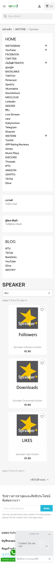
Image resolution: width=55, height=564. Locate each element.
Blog (10, 241)
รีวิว (7, 110)
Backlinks (11, 257)
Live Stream (12, 114)
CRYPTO (10, 174)
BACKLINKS (12, 71)
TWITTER (10, 58)
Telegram (11, 127)
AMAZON (10, 170)
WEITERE (10, 136)
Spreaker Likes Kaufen (27, 454)
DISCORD (11, 157)
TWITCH (10, 76)
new (7, 118)
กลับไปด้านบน (40, 480)
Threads (10, 161)
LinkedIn (10, 101)
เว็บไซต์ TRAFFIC (14, 63)
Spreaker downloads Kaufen (27, 400)
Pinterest (11, 80)
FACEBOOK (12, 54)
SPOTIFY (10, 270)
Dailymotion (12, 123)
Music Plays (12, 153)
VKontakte (11, 88)
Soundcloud (12, 93)
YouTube (10, 50)
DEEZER (10, 106)
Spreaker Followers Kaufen (28, 347)
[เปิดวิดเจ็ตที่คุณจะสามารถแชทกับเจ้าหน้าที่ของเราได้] (34, 546)
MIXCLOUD (12, 97)
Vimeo (9, 148)
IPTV (8, 166)
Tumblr (9, 140)
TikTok (9, 178)
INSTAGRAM (12, 45)
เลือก (27, 293)
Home (10, 39)
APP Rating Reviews (17, 144)
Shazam (10, 131)
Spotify (9, 84)
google (9, 67)
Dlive (8, 183)
